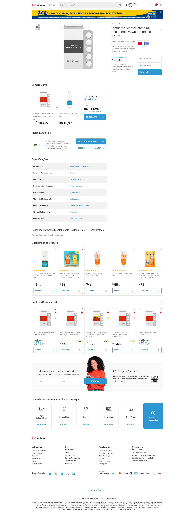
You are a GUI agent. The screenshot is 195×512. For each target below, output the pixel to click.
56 (63, 343)
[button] (37, 26)
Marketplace (103, 464)
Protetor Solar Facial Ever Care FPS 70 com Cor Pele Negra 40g (44, 275)
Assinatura (68, 463)
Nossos (69, 448)
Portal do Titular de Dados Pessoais (143, 455)
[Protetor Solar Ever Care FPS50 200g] (124, 259)
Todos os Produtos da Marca (89, 148)
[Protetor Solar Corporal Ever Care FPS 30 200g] (97, 259)
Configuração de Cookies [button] (140, 461)
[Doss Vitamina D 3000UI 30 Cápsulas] (150, 318)
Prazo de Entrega (104, 456)
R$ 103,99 (40, 123)
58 (63, 284)
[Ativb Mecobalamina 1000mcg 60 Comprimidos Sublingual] (71, 318)
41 (37, 284)
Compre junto (91, 117)
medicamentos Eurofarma (88, 141)
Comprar (38, 291)
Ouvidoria (35, 456)
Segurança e (137, 448)
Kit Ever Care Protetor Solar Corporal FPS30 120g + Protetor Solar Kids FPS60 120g (69, 275)
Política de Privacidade (139, 453)
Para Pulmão (74, 192)
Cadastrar (144, 72)
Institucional (37, 447)
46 (89, 284)
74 (142, 284)
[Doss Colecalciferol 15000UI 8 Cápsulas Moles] (45, 318)
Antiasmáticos (75, 199)
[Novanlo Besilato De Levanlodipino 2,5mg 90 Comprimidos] (124, 318)
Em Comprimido (76, 218)
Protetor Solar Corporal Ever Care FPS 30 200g (96, 274)
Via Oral (73, 173)
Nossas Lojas (36, 458)
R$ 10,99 (65, 123)
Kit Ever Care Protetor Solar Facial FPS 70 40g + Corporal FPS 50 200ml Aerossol (149, 275)
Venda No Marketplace (39, 450)
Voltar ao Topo (96, 490)
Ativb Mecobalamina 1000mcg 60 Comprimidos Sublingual (70, 334)
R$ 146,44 (89, 341)
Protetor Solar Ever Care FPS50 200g (123, 274)
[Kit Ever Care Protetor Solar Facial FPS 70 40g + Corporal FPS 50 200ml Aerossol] (150, 259)
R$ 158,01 (115, 341)
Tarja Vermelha (75, 179)
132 (117, 343)
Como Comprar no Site (106, 450)
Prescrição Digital (70, 461)
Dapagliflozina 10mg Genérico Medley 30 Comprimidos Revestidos (96, 335)
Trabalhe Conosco (37, 453)
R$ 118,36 (36, 120)
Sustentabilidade (37, 464)
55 (116, 284)
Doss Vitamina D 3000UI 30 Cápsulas (148, 334)
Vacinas (67, 453)
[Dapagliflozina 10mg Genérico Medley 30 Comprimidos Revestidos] (97, 318)
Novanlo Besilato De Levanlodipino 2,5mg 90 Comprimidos (120, 335)
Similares (73, 212)
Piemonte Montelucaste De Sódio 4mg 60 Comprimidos (43, 115)
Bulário (34, 461)
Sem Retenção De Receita (79, 205)
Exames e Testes (70, 455)
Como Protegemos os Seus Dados (143, 458)
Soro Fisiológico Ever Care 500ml (68, 115)
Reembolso (102, 458)
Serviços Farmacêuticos (73, 458)
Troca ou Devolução (105, 461)
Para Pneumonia (76, 186)
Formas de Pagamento (106, 453)
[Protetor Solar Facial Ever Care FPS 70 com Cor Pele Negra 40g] (45, 259)
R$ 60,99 (62, 341)
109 (90, 343)
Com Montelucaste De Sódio (80, 166)
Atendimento (104, 447)
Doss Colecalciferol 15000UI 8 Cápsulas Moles (44, 334)
